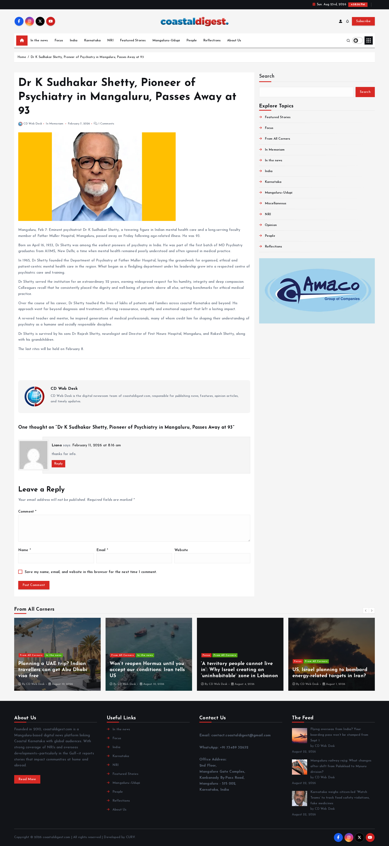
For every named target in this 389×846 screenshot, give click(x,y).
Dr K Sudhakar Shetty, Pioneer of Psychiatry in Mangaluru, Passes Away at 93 (87, 57)
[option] (57, 654)
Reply (58, 463)
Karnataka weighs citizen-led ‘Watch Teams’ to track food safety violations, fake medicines (340, 797)
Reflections (212, 40)
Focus (59, 40)
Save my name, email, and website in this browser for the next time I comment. (91, 572)
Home (21, 57)
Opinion (271, 225)
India (74, 40)
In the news (39, 40)
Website (181, 550)
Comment (27, 511)
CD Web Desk (33, 123)
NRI (110, 40)
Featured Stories (133, 40)
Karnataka (92, 40)
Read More (27, 779)
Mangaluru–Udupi (166, 40)
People (191, 40)
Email (102, 550)
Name (24, 550)
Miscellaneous (275, 203)
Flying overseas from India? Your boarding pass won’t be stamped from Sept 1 (339, 735)
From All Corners (277, 138)
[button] (366, 610)
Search (267, 76)
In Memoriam (54, 123)
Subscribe (363, 21)
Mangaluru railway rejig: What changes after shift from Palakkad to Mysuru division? (340, 766)
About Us (234, 40)
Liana (57, 445)
